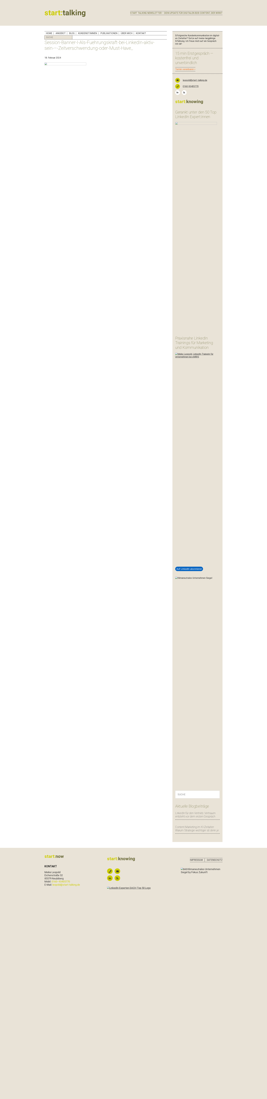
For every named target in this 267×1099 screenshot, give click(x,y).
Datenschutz (214, 860)
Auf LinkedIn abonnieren (189, 568)
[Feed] (185, 92)
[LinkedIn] (178, 92)
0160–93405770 (61, 881)
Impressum (196, 860)
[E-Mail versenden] (118, 871)
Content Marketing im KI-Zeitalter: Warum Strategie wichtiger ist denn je (197, 828)
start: (65, 12)
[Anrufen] (110, 871)
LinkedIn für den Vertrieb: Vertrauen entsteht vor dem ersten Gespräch (195, 814)
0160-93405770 (191, 86)
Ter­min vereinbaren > (185, 69)
